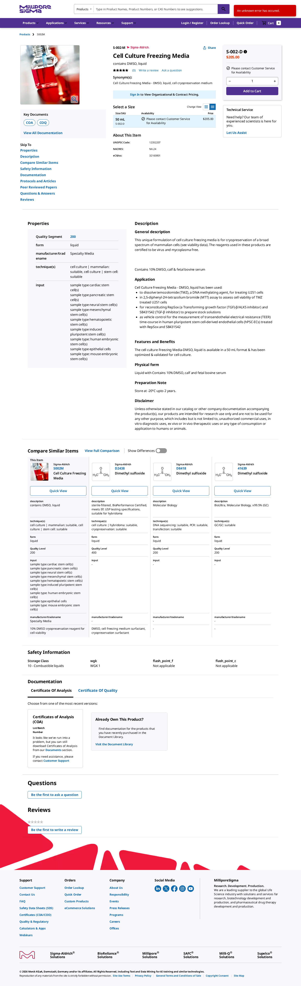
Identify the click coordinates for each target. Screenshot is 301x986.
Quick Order (245, 23)
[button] (192, 23)
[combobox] (152, 9)
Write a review (148, 70)
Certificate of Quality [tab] (97, 690)
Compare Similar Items (39, 162)
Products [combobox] (82, 9)
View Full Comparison (102, 451)
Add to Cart (252, 91)
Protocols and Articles (38, 181)
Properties (28, 150)
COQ (43, 122)
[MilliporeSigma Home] (35, 9)
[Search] (224, 9)
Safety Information (35, 168)
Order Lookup (220, 23)
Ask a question (172, 70)
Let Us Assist (236, 133)
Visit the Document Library (114, 744)
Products (24, 34)
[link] (39, 887)
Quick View (58, 491)
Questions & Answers (37, 193)
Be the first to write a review (56, 831)
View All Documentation (43, 133)
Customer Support (56, 761)
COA (29, 122)
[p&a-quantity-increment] (275, 81)
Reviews (27, 199)
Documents (53, 750)
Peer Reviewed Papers (38, 187)
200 (73, 236)
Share (212, 48)
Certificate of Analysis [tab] (51, 690)
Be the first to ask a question (54, 794)
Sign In (135, 94)
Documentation (33, 175)
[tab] (28, 34)
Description (29, 156)
